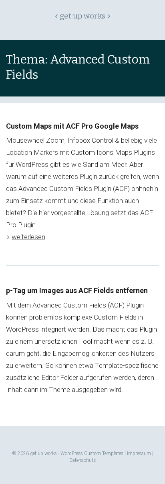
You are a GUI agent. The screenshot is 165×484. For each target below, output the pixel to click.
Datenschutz (82, 460)
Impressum (139, 453)
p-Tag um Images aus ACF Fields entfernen (77, 290)
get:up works (82, 16)
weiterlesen (28, 237)
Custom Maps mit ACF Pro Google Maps (72, 126)
